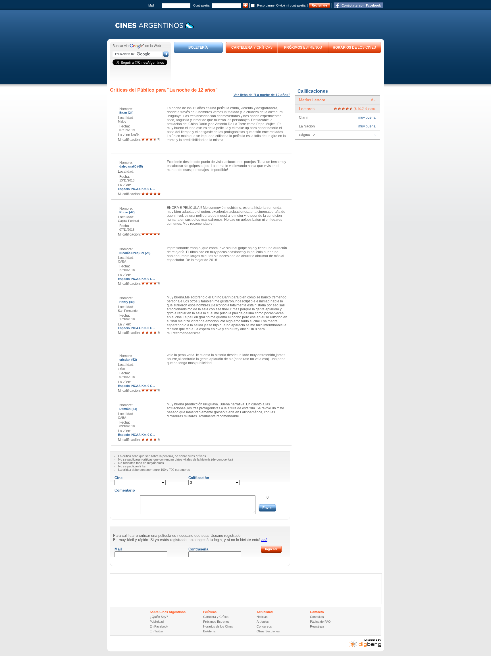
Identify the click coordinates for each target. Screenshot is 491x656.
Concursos (264, 626)
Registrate (319, 5)
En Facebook (159, 626)
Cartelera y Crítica (215, 616)
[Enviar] (267, 507)
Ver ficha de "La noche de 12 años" (262, 95)
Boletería (209, 631)
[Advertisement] (277, 69)
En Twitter (156, 631)
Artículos (263, 621)
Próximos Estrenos (216, 621)
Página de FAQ (320, 621)
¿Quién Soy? (159, 616)
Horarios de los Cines (218, 626)
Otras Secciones (268, 631)
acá (264, 540)
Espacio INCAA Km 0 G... (136, 189)
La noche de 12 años (192, 90)
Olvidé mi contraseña (290, 5)
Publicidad (157, 621)
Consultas (317, 616)
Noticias (262, 616)
